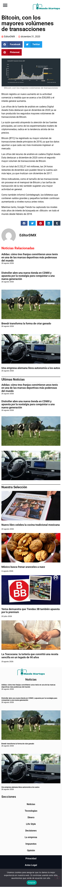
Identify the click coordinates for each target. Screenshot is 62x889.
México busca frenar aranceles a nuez (23, 566)
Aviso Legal (31, 865)
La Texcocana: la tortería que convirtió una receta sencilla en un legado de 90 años (29, 656)
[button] (5, 5)
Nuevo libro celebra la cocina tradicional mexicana (30, 524)
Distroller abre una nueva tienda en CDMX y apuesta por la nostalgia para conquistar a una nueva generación (28, 275)
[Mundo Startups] (46, 6)
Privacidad (30, 858)
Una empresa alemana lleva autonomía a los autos (30, 367)
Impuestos (30, 843)
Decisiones (31, 830)
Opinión (31, 850)
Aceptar (31, 882)
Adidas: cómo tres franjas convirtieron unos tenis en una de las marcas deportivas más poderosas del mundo (29, 257)
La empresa (31, 837)
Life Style (31, 824)
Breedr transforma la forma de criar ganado (26, 323)
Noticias (31, 804)
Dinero (31, 817)
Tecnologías (31, 810)
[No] (57, 877)
